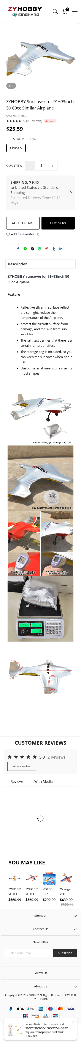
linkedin (61, 249)
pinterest (46, 249)
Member (40, 916)
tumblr (54, 249)
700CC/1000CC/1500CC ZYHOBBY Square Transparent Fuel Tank (46, 1030)
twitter (32, 249)
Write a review (21, 766)
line (25, 249)
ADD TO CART (23, 223)
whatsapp (39, 249)
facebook (18, 249)
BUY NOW (58, 223)
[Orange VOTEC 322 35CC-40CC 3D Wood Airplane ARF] (66, 878)
